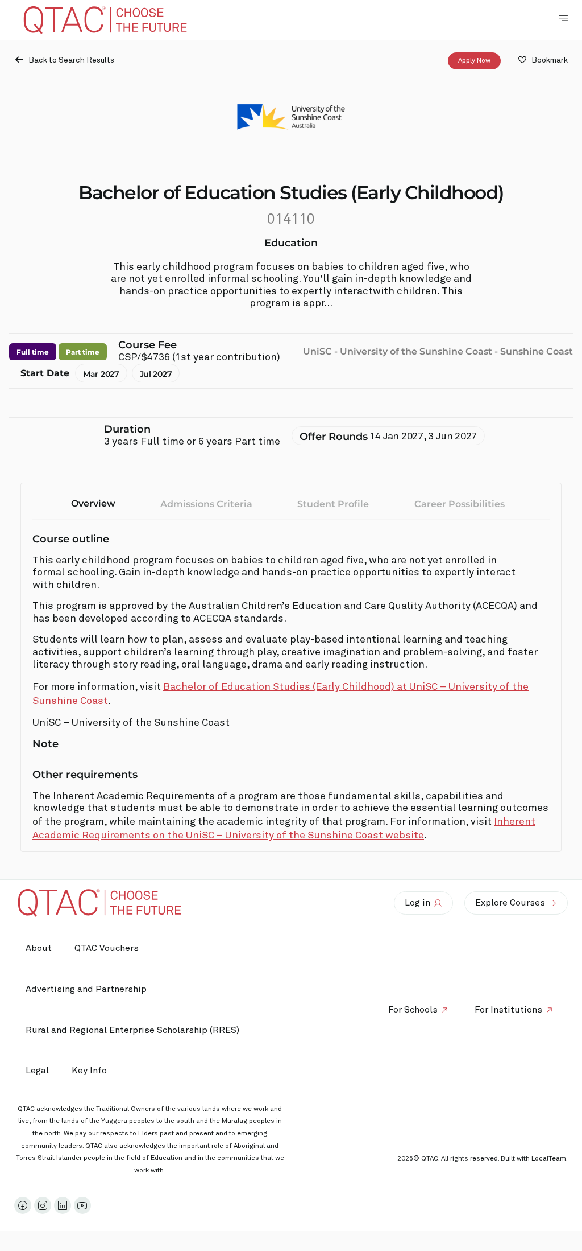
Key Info (89, 1070)
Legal (37, 1070)
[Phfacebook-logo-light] (22, 1205)
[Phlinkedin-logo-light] (62, 1205)
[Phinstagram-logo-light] (42, 1205)
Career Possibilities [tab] (459, 504)
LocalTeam (548, 1158)
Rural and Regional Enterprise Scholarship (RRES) (132, 1030)
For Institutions (508, 1009)
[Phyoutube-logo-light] (82, 1205)
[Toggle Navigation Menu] (563, 18)
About (39, 948)
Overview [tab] (93, 503)
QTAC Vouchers (106, 948)
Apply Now (474, 60)
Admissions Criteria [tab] (206, 504)
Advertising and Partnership (86, 989)
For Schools (413, 1009)
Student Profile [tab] (333, 504)
